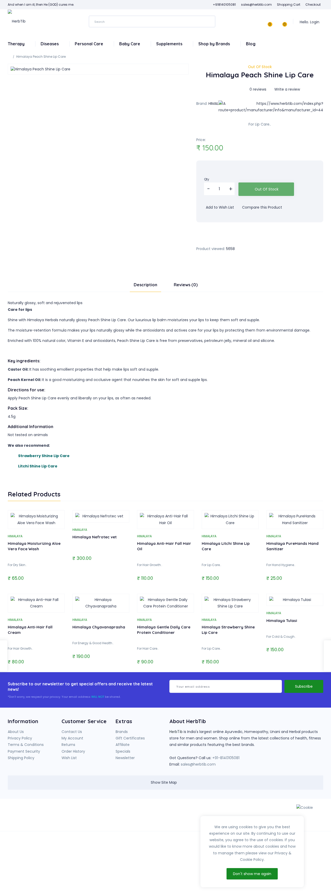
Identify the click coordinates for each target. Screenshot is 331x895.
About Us (16, 731)
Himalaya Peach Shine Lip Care (41, 56)
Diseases (50, 43)
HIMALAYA (216, 103)
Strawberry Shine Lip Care (44, 455)
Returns (68, 744)
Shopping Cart (288, 4)
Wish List (69, 757)
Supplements (169, 43)
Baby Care (130, 43)
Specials (123, 751)
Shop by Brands (214, 43)
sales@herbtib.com (198, 764)
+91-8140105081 (225, 757)
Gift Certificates (130, 738)
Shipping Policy (21, 757)
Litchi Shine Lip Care (37, 466)
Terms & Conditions (26, 744)
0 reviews (258, 89)
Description (145, 284)
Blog (250, 43)
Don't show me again (252, 873)
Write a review (286, 89)
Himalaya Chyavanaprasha (98, 627)
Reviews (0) (186, 284)
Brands (122, 731)
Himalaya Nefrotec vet (94, 536)
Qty (206, 179)
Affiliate (123, 744)
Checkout (313, 4)
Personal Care (89, 43)
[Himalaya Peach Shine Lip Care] (98, 69)
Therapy (17, 43)
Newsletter (125, 757)
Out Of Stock (267, 189)
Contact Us (72, 731)
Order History (73, 751)
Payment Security (24, 751)
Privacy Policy (20, 738)
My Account (72, 738)
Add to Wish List (219, 207)
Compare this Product (261, 207)
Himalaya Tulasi (281, 620)
